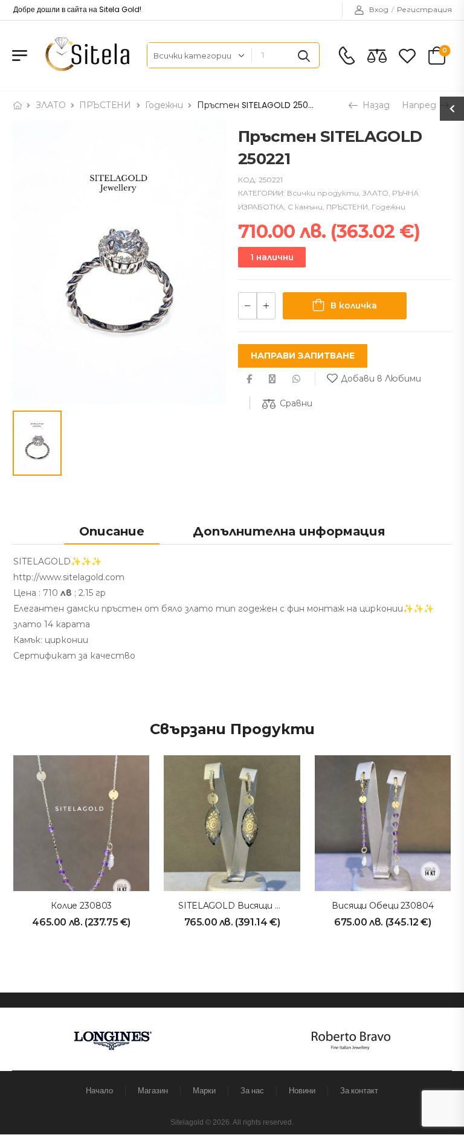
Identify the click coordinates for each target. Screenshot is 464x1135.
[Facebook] (249, 378)
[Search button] (304, 55)
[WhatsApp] (296, 378)
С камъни (305, 206)
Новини (302, 1090)
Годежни (164, 105)
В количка (353, 305)
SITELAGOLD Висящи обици (241, 905)
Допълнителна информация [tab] (289, 531)
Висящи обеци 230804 (382, 905)
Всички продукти (323, 192)
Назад (375, 105)
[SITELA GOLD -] (85, 55)
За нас (252, 1090)
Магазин (153, 1090)
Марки (204, 1090)
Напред (420, 105)
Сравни (296, 403)
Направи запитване (303, 355)
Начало (99, 1090)
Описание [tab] (111, 531)
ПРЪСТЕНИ (105, 105)
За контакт (359, 1090)
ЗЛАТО (51, 105)
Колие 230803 (81, 905)
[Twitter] (272, 378)
